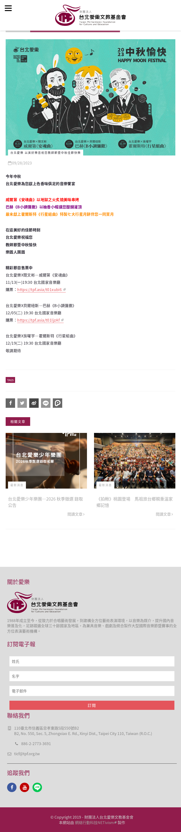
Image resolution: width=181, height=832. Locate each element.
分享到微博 (34, 403)
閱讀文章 (74, 514)
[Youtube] (24, 787)
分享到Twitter (22, 403)
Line (37, 787)
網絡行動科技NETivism (94, 822)
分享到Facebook (10, 403)
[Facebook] (11, 787)
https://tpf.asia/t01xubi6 (40, 289)
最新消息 (17, 485)
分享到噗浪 (57, 403)
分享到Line (45, 403)
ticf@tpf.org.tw (27, 753)
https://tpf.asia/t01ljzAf (39, 320)
